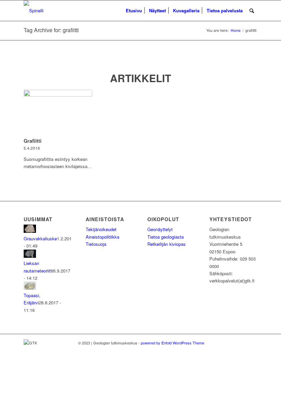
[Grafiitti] (58, 112)
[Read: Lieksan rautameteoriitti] (30, 256)
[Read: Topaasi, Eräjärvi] (30, 288)
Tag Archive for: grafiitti (51, 30)
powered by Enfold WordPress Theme (172, 342)
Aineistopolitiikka (102, 236)
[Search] (251, 10)
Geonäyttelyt (160, 229)
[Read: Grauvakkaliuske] (30, 231)
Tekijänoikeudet (101, 229)
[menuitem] (133, 10)
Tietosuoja (96, 244)
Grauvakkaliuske (40, 238)
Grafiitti (32, 140)
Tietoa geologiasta (165, 236)
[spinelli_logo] (34, 10)
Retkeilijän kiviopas (166, 244)
